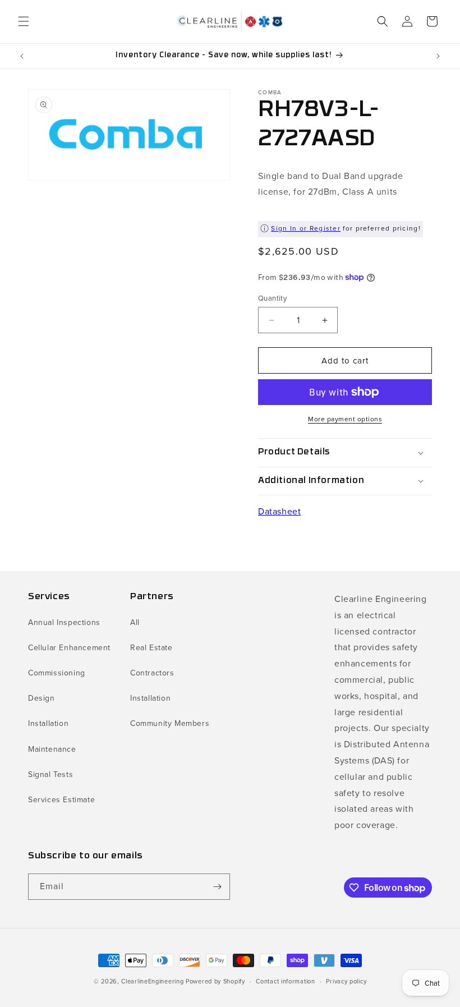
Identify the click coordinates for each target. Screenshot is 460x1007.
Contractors (152, 673)
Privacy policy (346, 981)
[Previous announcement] (22, 56)
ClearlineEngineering (152, 981)
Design (41, 698)
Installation (48, 723)
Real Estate (151, 648)
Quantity (272, 298)
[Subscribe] (217, 886)
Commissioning (56, 673)
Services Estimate (61, 800)
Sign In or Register (306, 228)
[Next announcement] (438, 56)
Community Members (169, 723)
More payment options (345, 419)
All (135, 622)
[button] (23, 21)
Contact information (285, 981)
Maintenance (52, 749)
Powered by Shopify (215, 981)
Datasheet (279, 511)
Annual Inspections (64, 622)
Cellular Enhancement (69, 648)
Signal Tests (50, 774)
